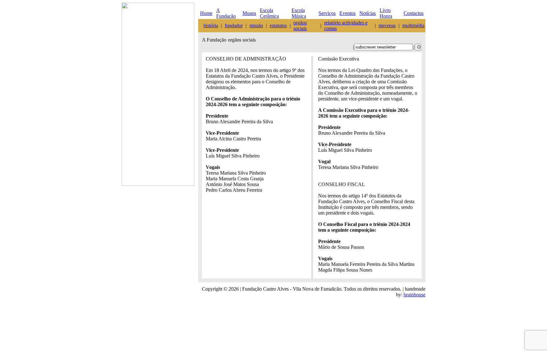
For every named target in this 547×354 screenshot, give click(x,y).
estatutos (278, 25)
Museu (249, 13)
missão (256, 25)
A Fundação (226, 13)
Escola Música (299, 13)
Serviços (327, 13)
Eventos (347, 13)
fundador (234, 25)
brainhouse (414, 294)
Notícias (367, 13)
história (211, 25)
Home (206, 13)
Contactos (414, 13)
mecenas (387, 25)
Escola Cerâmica (269, 13)
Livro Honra (386, 13)
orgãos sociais (300, 25)
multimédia (413, 25)
